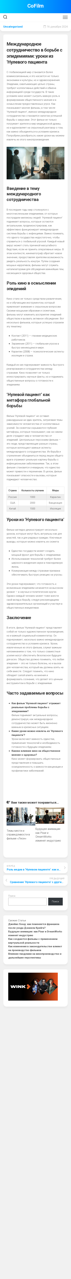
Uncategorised (13, 26)
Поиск (12, 895)
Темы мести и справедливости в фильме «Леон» (18, 834)
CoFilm (35, 6)
